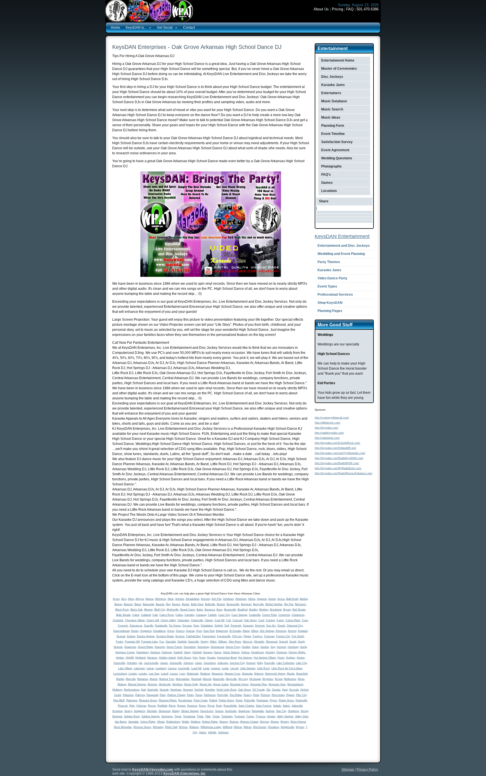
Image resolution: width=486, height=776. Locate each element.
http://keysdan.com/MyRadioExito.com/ (338, 468)
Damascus (136, 625)
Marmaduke (183, 679)
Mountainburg (295, 684)
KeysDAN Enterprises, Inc (184, 773)
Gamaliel (171, 641)
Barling (304, 599)
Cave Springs (239, 615)
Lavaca (172, 668)
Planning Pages (330, 311)
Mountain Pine (258, 684)
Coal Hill (219, 620)
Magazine (217, 673)
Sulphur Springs (150, 716)
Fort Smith (298, 636)
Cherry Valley (168, 620)
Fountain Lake (149, 641)
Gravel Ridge (145, 647)
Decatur (187, 625)
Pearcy (247, 695)
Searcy (128, 711)
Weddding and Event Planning (341, 254)
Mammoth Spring (275, 673)
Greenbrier (190, 647)
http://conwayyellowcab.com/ (332, 417)
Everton (180, 636)
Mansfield (301, 673)
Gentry (204, 641)
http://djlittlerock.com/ (327, 422)
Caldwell (146, 615)
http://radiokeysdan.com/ (329, 432)
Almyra (140, 599)
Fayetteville (224, 636)
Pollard (213, 700)
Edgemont (222, 631)
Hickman (281, 652)
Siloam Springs (190, 711)
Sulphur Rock (132, 716)
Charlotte (118, 620)
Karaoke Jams (333, 85)
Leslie (225, 668)
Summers (167, 716)
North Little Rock (227, 689)
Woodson (273, 727)
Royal (211, 705)
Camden (189, 615)
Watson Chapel (249, 721)
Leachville (184, 668)
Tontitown (227, 716)
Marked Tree (166, 679)
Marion (154, 679)
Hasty (187, 652)
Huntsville (119, 663)
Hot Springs (245, 657)
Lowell (164, 673)
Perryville (222, 695)
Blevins (148, 609)
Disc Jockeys (332, 77)
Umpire (271, 716)
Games (327, 183)
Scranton (117, 711)
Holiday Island (167, 657)
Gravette (160, 647)
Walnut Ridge (210, 721)
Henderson (257, 652)
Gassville (193, 641)
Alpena (149, 599)
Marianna (142, 679)
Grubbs (246, 647)
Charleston (298, 615)
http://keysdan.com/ (326, 427)
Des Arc (271, 625)
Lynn (182, 673)
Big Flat (288, 604)
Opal (284, 689)
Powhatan (262, 700)
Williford (227, 727)
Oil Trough (259, 689)
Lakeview (139, 668)
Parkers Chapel (176, 695)
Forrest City (283, 636)
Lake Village (125, 668)
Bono (219, 609)
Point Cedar (201, 700)
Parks (190, 695)
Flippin (247, 636)
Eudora (131, 636)
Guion (255, 647)
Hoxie (281, 657)
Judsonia (222, 663)
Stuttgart (117, 716)
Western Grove (142, 727)
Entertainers (331, 93)
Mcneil (278, 679)
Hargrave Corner (125, 652)
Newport (188, 689)
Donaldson (159, 631)
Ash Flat (216, 599)
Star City (281, 711)
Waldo (185, 721)
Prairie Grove (286, 700)
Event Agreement (335, 150)
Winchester (259, 727)
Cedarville (254, 615)
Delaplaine (207, 625)
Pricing (337, 9)
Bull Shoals (298, 609)
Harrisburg (142, 652)
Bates (137, 604)
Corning (270, 620)
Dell (226, 625)
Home (115, 28)
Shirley (175, 711)
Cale (155, 615)
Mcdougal (255, 679)
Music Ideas (330, 117)
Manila (290, 673)
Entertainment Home (337, 60)
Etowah (121, 636)
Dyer (199, 631)
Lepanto (215, 668)
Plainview (131, 700)
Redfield (162, 705)
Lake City (301, 663)
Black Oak (136, 609)
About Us (321, 9)
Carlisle (212, 615)
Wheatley (158, 727)
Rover (202, 705)
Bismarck (300, 604)
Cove (305, 620)
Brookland (276, 609)
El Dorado (235, 631)
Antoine (179, 599)
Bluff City (159, 609)
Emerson (281, 631)
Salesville (297, 705)
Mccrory (243, 679)
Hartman (167, 652)
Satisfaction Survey (337, 142)
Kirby (260, 663)
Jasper (164, 663)
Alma (131, 599)
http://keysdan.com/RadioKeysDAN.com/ (339, 458)
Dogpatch (146, 631)
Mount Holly (191, 684)
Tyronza (260, 716)
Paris (163, 695)
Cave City (224, 615)
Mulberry (117, 689)
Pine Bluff (119, 700)
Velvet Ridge (147, 721)
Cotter (280, 620)
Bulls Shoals (123, 615)
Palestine (128, 695)
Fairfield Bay (193, 636)
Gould (292, 641)
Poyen (273, 700)
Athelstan (240, 599)
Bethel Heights (274, 604)
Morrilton (177, 684)
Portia (239, 700)
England (302, 631)
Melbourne (290, 679)
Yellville (212, 732)
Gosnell (283, 641)
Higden (120, 657)
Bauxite (160, 604)
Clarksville (197, 620)
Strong (304, 711)
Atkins (251, 599)
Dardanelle (161, 625)
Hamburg (293, 647)
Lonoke (143, 673)
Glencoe (247, 641)
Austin (272, 599)
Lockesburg (120, 673)
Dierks (135, 631)
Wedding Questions (336, 158)
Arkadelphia (192, 599)
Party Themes (329, 262)
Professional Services (335, 295)
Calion (179, 615)
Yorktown (223, 732)
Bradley (253, 609)
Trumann (239, 716)
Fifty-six (237, 636)
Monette (152, 684)
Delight (219, 625)
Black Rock (122, 609)
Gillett (213, 641)
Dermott (260, 625)
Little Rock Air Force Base (286, 668)
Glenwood (271, 641)
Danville (148, 625)
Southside (231, 711)
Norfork (199, 689)
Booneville (230, 609)
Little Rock (263, 668)
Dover (170, 631)
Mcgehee (267, 679)
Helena (245, 652)
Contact (189, 28)
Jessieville (176, 663)
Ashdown (228, 599)
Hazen (217, 652)
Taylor (177, 716)
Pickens (265, 695)
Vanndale (133, 721)
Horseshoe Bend (227, 657)
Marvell (207, 679)
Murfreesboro (132, 689)
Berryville (258, 604)
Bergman (246, 604)
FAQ (350, 9)
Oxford (304, 689)
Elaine (246, 631)
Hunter (301, 657)
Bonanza (210, 609)
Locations (329, 191)
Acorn (116, 599)
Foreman (269, 636)
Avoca (281, 599)
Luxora (174, 673)
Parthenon (210, 695)
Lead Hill (196, 668)
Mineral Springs (137, 684)
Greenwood (217, 647)
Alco (123, 599)
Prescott (123, 705)
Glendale (259, 641)
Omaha (276, 689)
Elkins (254, 631)
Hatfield (196, 652)
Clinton (209, 620)
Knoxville (269, 663)
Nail (143, 689)
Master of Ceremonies (339, 69)
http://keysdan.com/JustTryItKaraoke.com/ (340, 453)
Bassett (128, 604)
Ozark (117, 695)
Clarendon (183, 620)
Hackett (281, 647)
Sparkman (244, 711)
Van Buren (121, 721)
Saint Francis (263, 705)
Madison (205, 673)
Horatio (211, 657)
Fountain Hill (132, 641)
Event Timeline (333, 134)
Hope (202, 657)
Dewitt (281, 625)
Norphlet (210, 689)
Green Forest (174, 647)
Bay (168, 604)
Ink (140, 663)
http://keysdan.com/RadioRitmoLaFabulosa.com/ (343, 473)
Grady (301, 641)
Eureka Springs (146, 636)
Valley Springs (285, 716)
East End (209, 631)
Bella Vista (197, 604)
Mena (301, 679)
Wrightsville (287, 727)
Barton (118, 604)
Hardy (303, 647)
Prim (132, 705)
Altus (171, 599)
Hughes (290, 657)
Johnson (188, 663)
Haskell (178, 652)
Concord (237, 620)
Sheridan (152, 711)
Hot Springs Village (265, 657)
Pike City (301, 695)
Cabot (135, 615)
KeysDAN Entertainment (342, 236)
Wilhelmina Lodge (211, 727)
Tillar (208, 716)
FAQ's (326, 175)
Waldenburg (173, 721)
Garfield (181, 641)
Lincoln (234, 668)
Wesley (284, 721)
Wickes (183, 727)
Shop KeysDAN (330, 303)
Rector (152, 705)
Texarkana (189, 716)
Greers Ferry (233, 647)
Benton (221, 604)
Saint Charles (246, 705)
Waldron (195, 721)
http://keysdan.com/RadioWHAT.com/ (337, 463)
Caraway (201, 615)
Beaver (176, 604)
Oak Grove (250, 620)
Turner (250, 716)
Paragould (152, 695)
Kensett (250, 663)
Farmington (208, 636)
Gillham (222, 641)
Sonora (219, 711)
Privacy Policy (367, 770)
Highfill (130, 657)
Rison (172, 705)
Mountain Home (239, 684)
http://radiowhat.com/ (327, 437)
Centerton (284, 615)
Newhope (175, 689)
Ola (268, 689)
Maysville (231, 679)
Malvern (259, 673)
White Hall (171, 727)
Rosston (192, 705)
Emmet (292, 631)
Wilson (247, 727)
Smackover (206, 711)
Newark (164, 689)
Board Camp (187, 609)
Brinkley (263, 609)
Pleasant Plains (168, 700)
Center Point (269, 615)
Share (323, 201)
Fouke (119, 641)
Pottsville (249, 700)
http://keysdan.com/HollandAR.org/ (335, 448)
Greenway (203, 647)
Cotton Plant (292, 620)
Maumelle (218, 679)
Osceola (294, 689)
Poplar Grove (226, 700)
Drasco (180, 631)
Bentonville (233, 604)
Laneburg (161, 668)
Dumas (190, 631)
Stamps (270, 711)
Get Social (163, 28)
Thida (200, 716)
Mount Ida (206, 684)
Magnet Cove (232, 673)
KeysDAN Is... (135, 28)
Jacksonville (151, 663)
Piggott (290, 695)
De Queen (175, 625)
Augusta (262, 599)
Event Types (327, 286)
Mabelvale (193, 673)
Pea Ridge (236, 695)
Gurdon (264, 647)
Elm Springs (267, 631)
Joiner (198, 663)
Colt (228, 620)
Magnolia (247, 673)
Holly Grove (184, 657)
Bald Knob (292, 599)
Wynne (300, 727)
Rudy (219, 705)
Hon (195, 657)
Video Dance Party (332, 278)
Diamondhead (121, 631)
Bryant (287, 609)
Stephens (293, 711)
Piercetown (278, 695)
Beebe (185, 604)
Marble (120, 679)
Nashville (152, 689)
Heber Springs (231, 652)
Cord (261, 620)
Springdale (258, 711)
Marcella (131, 679)
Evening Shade (165, 636)
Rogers (181, 705)
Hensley (270, 652)
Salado (277, 705)
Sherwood (164, 711)
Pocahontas (185, 700)
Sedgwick (139, 711)
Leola (206, 668)
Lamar (150, 668)
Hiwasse (152, 657)
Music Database (334, 101)
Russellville (230, 705)
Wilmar (238, 727)
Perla (256, 695)
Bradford (243, 609)
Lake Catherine (285, 663)
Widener (194, 727)
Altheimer (160, 599)
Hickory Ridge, (297, 652)
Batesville (148, 604)
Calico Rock (166, 615)
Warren (223, 721)
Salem (286, 705)
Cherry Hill (153, 620)
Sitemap (347, 770)
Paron (198, 695)
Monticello (165, 684)
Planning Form (332, 126)
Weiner (275, 721)
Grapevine (130, 647)
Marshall (196, 679)
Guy (273, 647)
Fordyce (257, 636)
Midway (122, 684)
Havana (207, 652)
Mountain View (277, 684)
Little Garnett (247, 668)
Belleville (210, 604)
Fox (161, 641)
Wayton (264, 721)
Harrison (155, 652)
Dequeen (248, 625)
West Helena (298, 721)
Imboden (132, 663)
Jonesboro (210, 663)
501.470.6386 (368, 9)
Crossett (123, 625)
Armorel (205, 599)
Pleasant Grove (148, 700)
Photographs (331, 166)
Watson (234, 721)
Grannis (118, 647)
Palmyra (140, 695)
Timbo (216, 716)
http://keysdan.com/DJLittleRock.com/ (337, 443)
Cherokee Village (135, 620)
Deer (196, 625)
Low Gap (154, 673)
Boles (200, 609)
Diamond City (295, 625)
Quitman (141, 705)
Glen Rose (235, 641)
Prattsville (301, 700)
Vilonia (161, 721)
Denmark (236, 625)
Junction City (237, 663)
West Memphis (123, 727)
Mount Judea (220, 684)
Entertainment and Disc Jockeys (344, 246)
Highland (140, 657)
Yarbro (202, 732)
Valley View (301, 716)
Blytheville (173, 609)
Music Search (332, 109)
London (133, 673)
